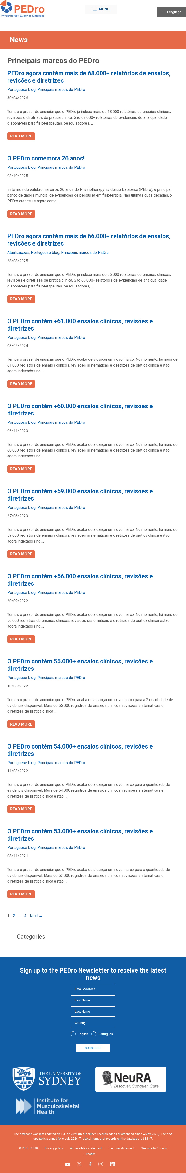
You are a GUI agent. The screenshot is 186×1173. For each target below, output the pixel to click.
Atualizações (18, 252)
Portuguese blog (21, 89)
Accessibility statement (86, 1148)
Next (36, 915)
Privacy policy (54, 1148)
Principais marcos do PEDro (61, 89)
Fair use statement (121, 1148)
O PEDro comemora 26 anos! (46, 158)
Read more (21, 136)
